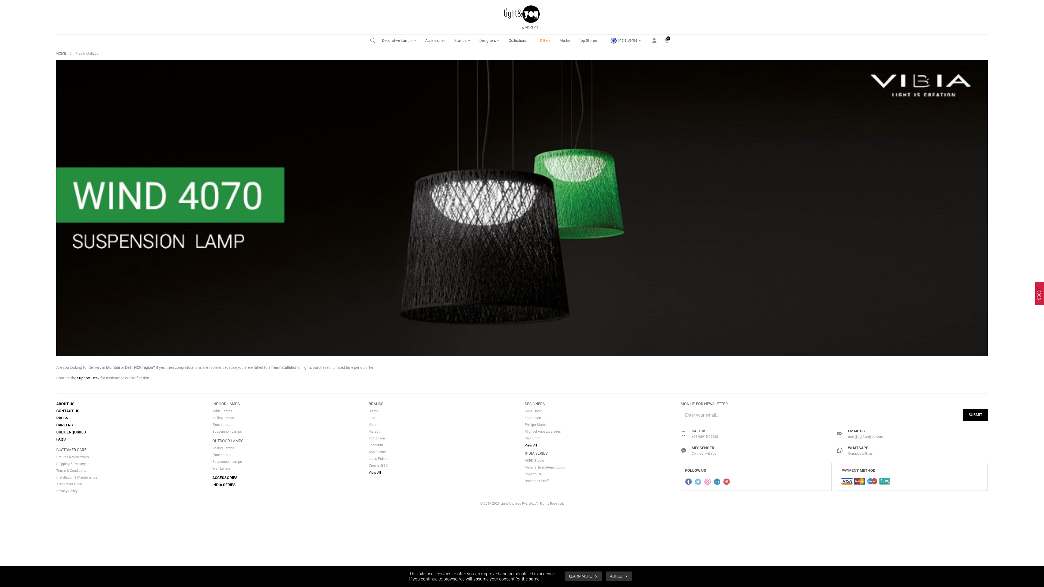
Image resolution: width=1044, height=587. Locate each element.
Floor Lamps (221, 425)
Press (62, 418)
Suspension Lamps (227, 431)
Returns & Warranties (72, 457)
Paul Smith (533, 438)
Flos (372, 418)
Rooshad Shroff (537, 481)
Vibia (372, 425)
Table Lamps (222, 411)
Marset (374, 431)
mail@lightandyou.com (865, 437)
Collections (518, 40)
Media (565, 40)
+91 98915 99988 (705, 437)
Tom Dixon (377, 438)
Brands (460, 40)
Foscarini (376, 445)
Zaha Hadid (533, 411)
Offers (545, 40)
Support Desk (88, 378)
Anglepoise (377, 452)
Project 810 (533, 474)
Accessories (435, 40)
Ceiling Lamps (223, 418)
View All (375, 472)
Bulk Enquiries (71, 432)
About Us (65, 404)
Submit (975, 415)
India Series (627, 40)
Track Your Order (69, 484)
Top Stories (588, 40)
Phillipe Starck (536, 425)
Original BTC (378, 465)
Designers (488, 40)
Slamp (373, 411)
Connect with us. (704, 453)
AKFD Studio (534, 460)
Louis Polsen (379, 459)
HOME (61, 53)
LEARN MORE (581, 576)
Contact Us (67, 411)
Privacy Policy (66, 491)
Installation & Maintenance (76, 477)
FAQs (61, 439)
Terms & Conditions (71, 471)
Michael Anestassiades (543, 431)
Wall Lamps (221, 468)
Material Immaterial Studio (545, 467)
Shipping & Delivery (71, 464)
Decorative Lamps (397, 40)
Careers (64, 425)
